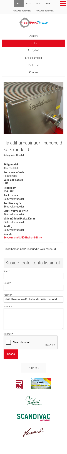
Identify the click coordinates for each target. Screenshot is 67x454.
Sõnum (8, 306)
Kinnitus (8, 334)
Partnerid (33, 65)
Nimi (6, 271)
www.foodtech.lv (22, 10)
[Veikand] (33, 436)
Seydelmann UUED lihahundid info (23, 237)
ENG (48, 3)
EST (19, 3)
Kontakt (33, 72)
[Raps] (19, 387)
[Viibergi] (34, 405)
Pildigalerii (33, 50)
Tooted (33, 43)
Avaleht (33, 35)
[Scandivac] (33, 420)
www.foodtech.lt (45, 10)
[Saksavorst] (41, 387)
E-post (7, 283)
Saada (11, 354)
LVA (38, 3)
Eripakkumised (33, 57)
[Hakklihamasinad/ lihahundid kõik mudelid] (33, 108)
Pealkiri (8, 295)
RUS (28, 3)
